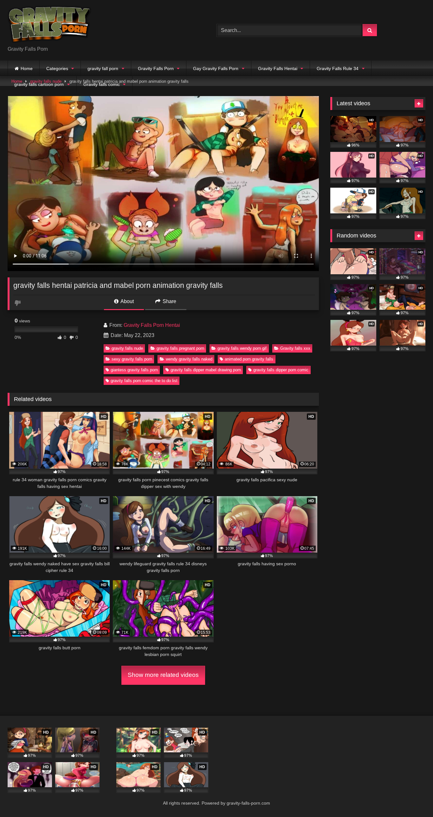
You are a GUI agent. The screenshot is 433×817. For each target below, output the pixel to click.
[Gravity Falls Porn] (49, 25)
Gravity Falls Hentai (277, 68)
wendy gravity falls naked (189, 359)
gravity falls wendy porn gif (242, 348)
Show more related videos (163, 674)
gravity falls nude (127, 348)
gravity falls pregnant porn (180, 348)
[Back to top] (413, 798)
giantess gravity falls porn (134, 369)
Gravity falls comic (101, 84)
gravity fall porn (102, 68)
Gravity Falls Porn (156, 68)
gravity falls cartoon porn (39, 84)
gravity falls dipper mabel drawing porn (206, 369)
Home (27, 68)
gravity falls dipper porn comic (280, 369)
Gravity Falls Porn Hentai (152, 325)
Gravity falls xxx (295, 348)
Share (168, 301)
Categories (57, 68)
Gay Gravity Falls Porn (215, 68)
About (127, 301)
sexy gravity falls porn (132, 359)
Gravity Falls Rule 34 (338, 68)
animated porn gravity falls (249, 359)
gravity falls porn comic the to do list (144, 380)
